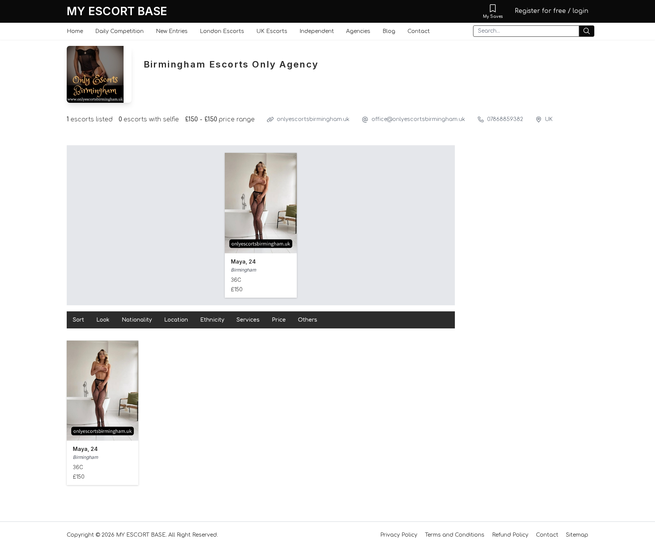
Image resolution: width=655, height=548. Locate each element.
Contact (418, 31)
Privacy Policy (398, 535)
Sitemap (577, 535)
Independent (316, 31)
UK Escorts (271, 31)
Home (75, 31)
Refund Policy (510, 535)
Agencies (358, 31)
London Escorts (222, 31)
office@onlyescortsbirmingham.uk (418, 119)
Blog (388, 31)
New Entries (172, 31)
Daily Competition (119, 31)
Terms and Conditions (454, 535)
